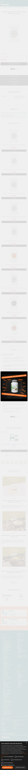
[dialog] (14, 755)
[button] (14, 765)
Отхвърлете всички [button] (20, 767)
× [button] (26, 742)
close (26, 371)
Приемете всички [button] (7, 767)
